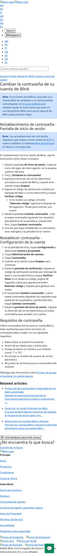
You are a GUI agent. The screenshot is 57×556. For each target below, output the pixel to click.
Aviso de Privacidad (10, 513)
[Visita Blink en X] (7, 540)
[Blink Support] (14, 1)
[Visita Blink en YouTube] (11, 544)
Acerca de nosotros (10, 490)
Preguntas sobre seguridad (15, 531)
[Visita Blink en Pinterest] (36, 544)
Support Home (8, 76)
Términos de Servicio (11, 519)
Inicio (3, 460)
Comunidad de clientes (12, 501)
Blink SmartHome (45, 143)
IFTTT (50, 139)
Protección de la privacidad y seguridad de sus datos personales (30, 395)
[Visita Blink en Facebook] (12, 537)
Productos (6, 466)
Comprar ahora (8, 478)
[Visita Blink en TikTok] (27, 540)
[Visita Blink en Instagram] (38, 537)
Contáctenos (7, 472)
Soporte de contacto (11, 447)
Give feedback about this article (22, 437)
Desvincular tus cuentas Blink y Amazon (31, 425)
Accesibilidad (7, 525)
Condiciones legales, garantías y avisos (21, 507)
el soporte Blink (31, 104)
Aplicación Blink (25, 76)
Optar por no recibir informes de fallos (31, 412)
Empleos (5, 496)
